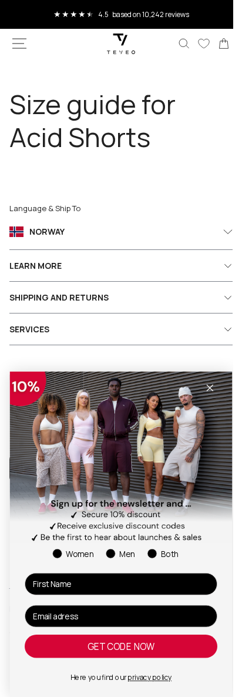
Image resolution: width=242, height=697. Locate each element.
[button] (19, 44)
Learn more (35, 265)
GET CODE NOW (121, 646)
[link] (215, 43)
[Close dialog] (210, 388)
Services (29, 329)
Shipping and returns (59, 297)
